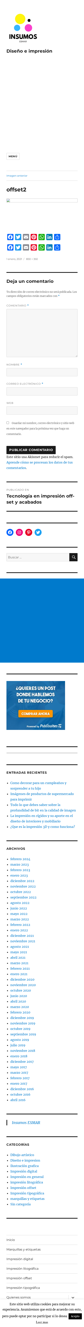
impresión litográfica (26, 1182)
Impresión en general (27, 1177)
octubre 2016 (20, 1094)
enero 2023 (19, 875)
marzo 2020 (19, 1007)
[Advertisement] (42, 103)
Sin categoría (20, 1204)
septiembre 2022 (23, 897)
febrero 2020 (20, 1012)
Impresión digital (23, 1171)
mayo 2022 (19, 914)
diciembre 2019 (22, 1018)
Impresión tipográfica (27, 1193)
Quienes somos (18, 1297)
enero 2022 (19, 930)
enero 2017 (18, 1083)
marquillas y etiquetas (27, 1199)
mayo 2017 (18, 1067)
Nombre (14, 364)
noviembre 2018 (22, 1051)
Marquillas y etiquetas (23, 1249)
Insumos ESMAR (26, 1122)
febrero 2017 (19, 1078)
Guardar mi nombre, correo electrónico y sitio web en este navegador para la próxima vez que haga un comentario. (40, 428)
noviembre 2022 (23, 886)
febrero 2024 (20, 859)
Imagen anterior (16, 175)
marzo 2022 (19, 919)
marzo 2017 (19, 1073)
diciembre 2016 (22, 1089)
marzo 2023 (19, 864)
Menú (13, 156)
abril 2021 (17, 958)
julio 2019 (17, 1045)
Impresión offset (23, 1188)
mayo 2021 (18, 952)
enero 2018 (18, 1056)
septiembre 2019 (23, 1034)
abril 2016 (18, 1100)
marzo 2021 (19, 963)
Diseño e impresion (25, 1160)
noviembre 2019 (22, 1023)
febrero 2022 (20, 925)
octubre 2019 (20, 1029)
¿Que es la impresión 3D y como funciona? (42, 827)
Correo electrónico (24, 383)
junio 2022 (18, 908)
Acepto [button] (75, 1316)
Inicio (10, 1240)
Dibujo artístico (22, 1155)
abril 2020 (18, 1001)
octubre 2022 (20, 892)
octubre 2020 (20, 990)
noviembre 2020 (23, 985)
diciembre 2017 (22, 1062)
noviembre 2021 (22, 941)
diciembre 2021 (22, 936)
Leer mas (42, 1322)
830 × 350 (32, 259)
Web (9, 402)
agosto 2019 (19, 1040)
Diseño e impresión (29, 51)
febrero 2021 (20, 968)
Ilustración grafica (24, 1166)
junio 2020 (18, 996)
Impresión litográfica (22, 1268)
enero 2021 (18, 974)
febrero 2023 (20, 870)
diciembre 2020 (22, 979)
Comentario (17, 305)
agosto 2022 (19, 903)
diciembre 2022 (22, 881)
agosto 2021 (19, 947)
